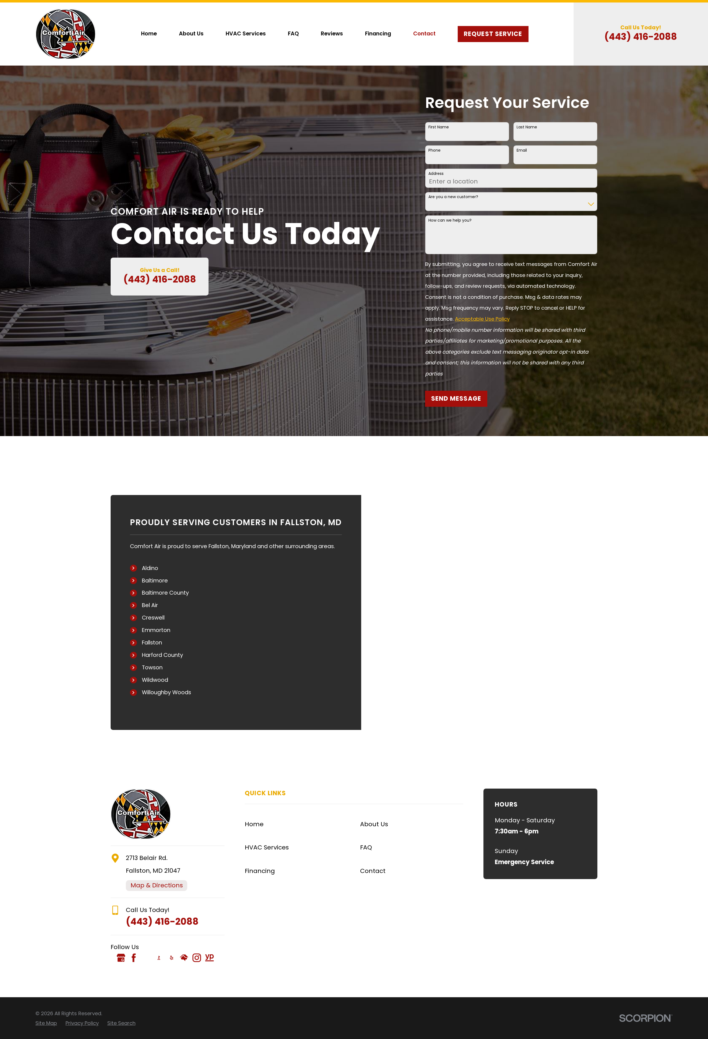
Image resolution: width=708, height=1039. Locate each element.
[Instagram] (196, 958)
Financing (260, 871)
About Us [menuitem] (191, 33)
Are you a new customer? (453, 197)
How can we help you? (450, 220)
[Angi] (146, 958)
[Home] (65, 34)
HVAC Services (267, 847)
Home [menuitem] (149, 33)
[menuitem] (46, 1023)
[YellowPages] (209, 958)
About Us (374, 824)
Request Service (493, 34)
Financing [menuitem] (378, 33)
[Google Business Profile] (121, 958)
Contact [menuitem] (424, 33)
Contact (373, 871)
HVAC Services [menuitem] (246, 33)
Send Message (456, 398)
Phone (434, 150)
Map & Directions (157, 885)
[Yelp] (171, 958)
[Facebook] (133, 958)
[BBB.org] (159, 958)
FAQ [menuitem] (293, 33)
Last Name (527, 127)
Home (254, 824)
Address (436, 173)
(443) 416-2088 (640, 36)
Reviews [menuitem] (332, 33)
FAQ (366, 847)
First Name (438, 127)
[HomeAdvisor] (184, 958)
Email (522, 150)
